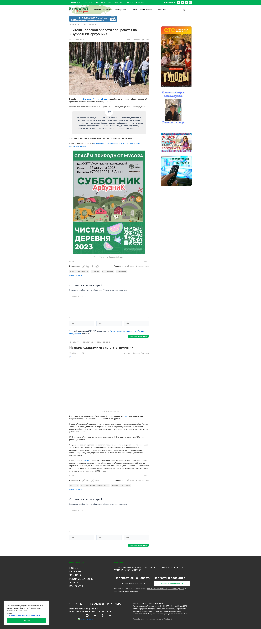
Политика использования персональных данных (24, 615)
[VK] (110, 615)
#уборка (95, 271)
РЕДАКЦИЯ (96, 604)
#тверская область (79, 271)
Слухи (148, 567)
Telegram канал (143, 266)
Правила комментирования (83, 609)
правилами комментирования (125, 591)
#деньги (74, 485)
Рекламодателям (81, 578)
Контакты (76, 586)
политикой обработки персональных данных (165, 589)
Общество (88, 342)
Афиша (74, 582)
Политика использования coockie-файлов (90, 611)
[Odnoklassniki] (182, 2)
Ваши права (134, 570)
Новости (74, 25)
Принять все (26, 620)
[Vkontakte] (178, 2)
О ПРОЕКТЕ (77, 604)
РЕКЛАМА (114, 604)
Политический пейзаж (127, 567)
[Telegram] (186, 2)
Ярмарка (75, 575)
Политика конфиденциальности (123, 331)
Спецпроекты (164, 567)
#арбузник (121, 271)
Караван (75, 571)
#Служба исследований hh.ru (95, 485)
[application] (79, 2)
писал (86, 460)
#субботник (107, 271)
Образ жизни (89, 25)
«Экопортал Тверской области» (95, 99)
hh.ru (125, 416)
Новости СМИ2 (75, 275)
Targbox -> (168, 619)
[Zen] (190, 2)
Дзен (132, 266)
